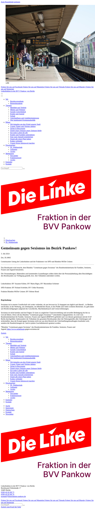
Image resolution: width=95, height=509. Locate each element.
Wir (7, 99)
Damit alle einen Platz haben (20, 139)
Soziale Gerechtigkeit (18, 112)
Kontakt (8, 164)
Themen (9, 105)
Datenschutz (10, 410)
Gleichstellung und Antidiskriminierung (24, 118)
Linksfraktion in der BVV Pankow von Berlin (18, 91)
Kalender (9, 162)
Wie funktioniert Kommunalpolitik (22, 120)
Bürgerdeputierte (16, 103)
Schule (12, 116)
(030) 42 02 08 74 (7, 494)
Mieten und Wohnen (17, 110)
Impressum (10, 408)
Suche (8, 406)
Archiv (12, 151)
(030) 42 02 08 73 (7, 492)
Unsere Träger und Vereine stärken (23, 126)
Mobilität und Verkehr (18, 108)
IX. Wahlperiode (16, 147)
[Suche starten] (24, 168)
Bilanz (8, 122)
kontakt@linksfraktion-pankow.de (13, 496)
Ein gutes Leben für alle (19, 133)
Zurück (3, 333)
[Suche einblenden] (2, 93)
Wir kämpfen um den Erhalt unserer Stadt (25, 124)
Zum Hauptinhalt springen (10, 2)
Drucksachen (10, 145)
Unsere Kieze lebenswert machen (22, 143)
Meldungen (10, 154)
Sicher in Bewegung (17, 128)
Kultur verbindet (16, 141)
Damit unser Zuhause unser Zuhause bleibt (25, 131)
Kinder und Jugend (17, 114)
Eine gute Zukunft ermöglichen (21, 137)
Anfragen (13, 149)
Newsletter (14, 156)
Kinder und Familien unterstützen (22, 135)
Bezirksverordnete (17, 101)
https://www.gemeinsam (16, 329)
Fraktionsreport (15, 158)
